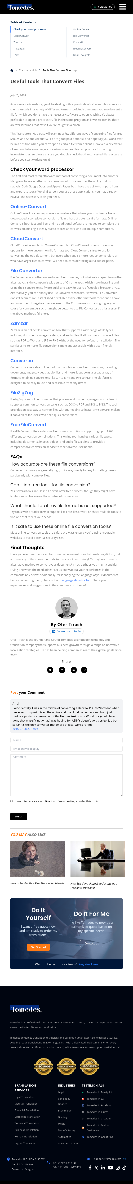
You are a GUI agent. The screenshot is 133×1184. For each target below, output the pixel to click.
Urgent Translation (25, 1143)
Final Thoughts (81, 55)
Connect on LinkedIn (69, 631)
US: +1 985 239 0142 (65, 1163)
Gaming (62, 1117)
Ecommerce (65, 1110)
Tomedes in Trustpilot (99, 1092)
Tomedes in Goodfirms (100, 1136)
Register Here (88, 964)
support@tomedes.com (107, 1158)
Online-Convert (82, 29)
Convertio (78, 42)
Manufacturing (66, 1130)
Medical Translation (26, 1103)
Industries (67, 1085)
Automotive (64, 1136)
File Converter (81, 35)
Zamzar (18, 42)
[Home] (11, 70)
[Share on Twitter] (50, 670)
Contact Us (92, 943)
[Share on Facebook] (62, 670)
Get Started (38, 947)
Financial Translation (27, 1110)
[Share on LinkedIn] (74, 670)
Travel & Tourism (68, 1143)
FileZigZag (19, 48)
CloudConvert (21, 35)
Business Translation (27, 1130)
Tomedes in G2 (95, 1098)
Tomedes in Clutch (97, 1112)
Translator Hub (28, 70)
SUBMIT (19, 816)
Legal (61, 1092)
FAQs (16, 55)
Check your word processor (30, 29)
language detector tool (76, 580)
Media (61, 1123)
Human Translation (26, 1136)
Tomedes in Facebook (99, 1105)
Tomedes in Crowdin (99, 1118)
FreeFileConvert (82, 48)
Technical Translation (27, 1123)
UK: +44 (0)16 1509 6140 (67, 1166)
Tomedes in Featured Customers (99, 1127)
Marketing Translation (27, 1116)
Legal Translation (24, 1097)
